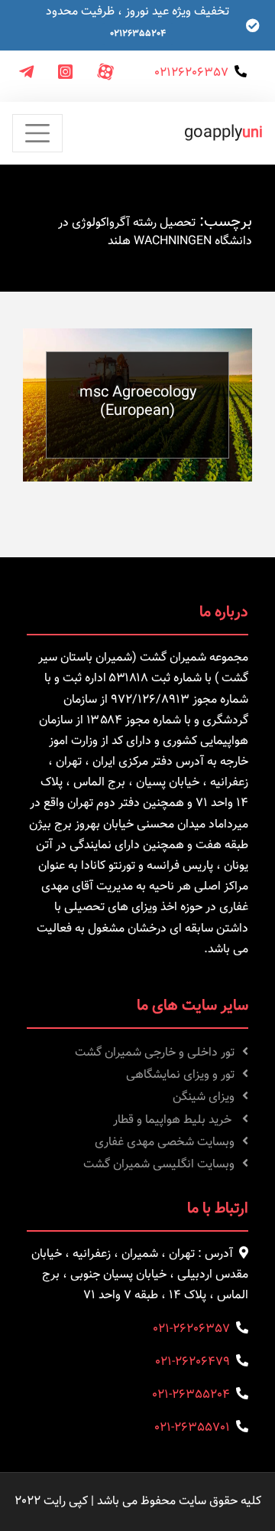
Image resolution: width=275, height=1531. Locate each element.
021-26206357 (191, 1329)
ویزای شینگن (204, 1097)
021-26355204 (191, 1395)
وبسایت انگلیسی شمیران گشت (159, 1164)
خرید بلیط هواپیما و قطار (174, 1120)
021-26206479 (192, 1362)
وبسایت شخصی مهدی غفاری (165, 1142)
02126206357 (191, 73)
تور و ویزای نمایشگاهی (180, 1075)
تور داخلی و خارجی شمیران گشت (155, 1053)
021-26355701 (192, 1428)
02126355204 (138, 34)
